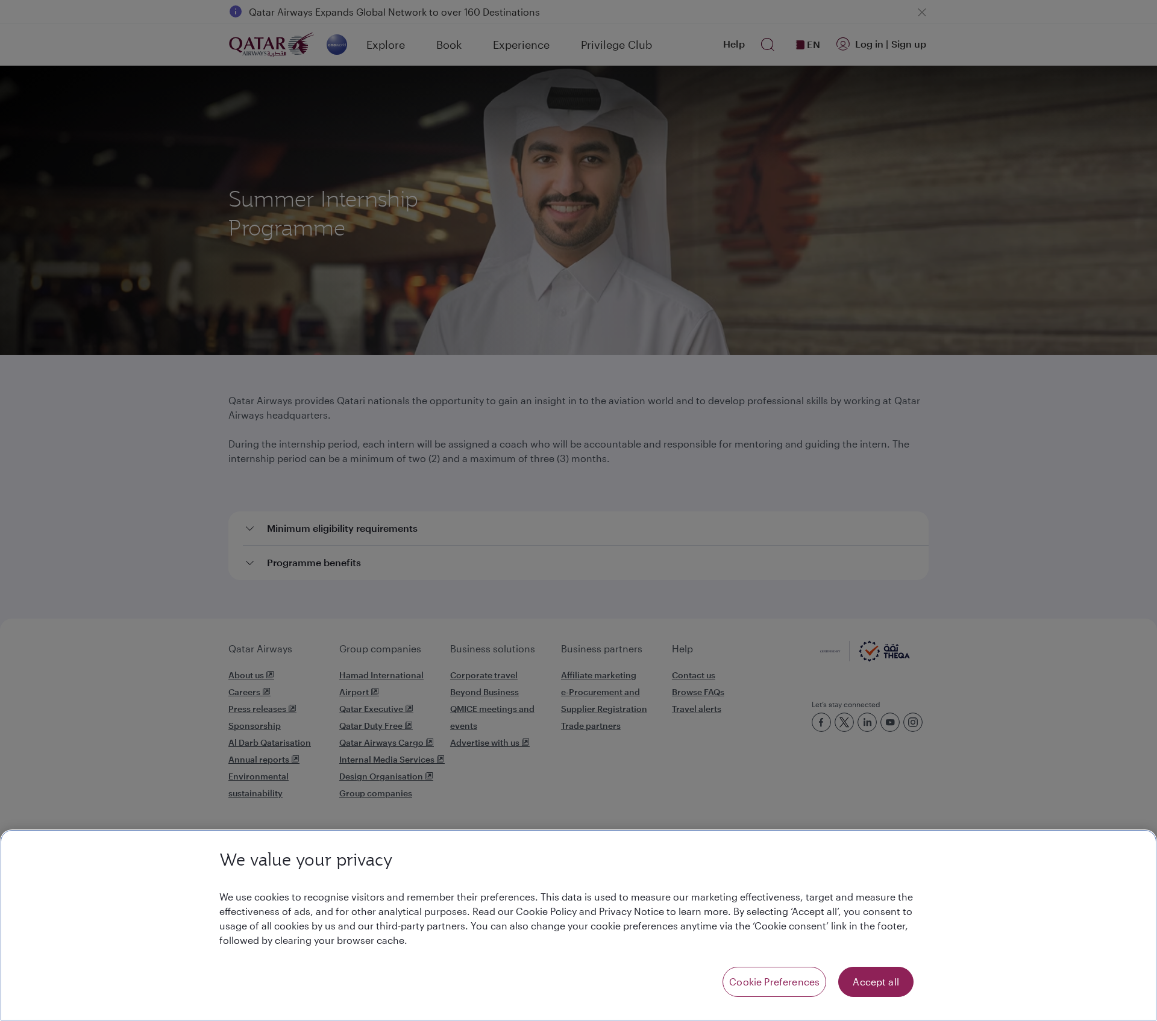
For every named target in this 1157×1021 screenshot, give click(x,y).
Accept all (876, 981)
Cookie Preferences (774, 981)
